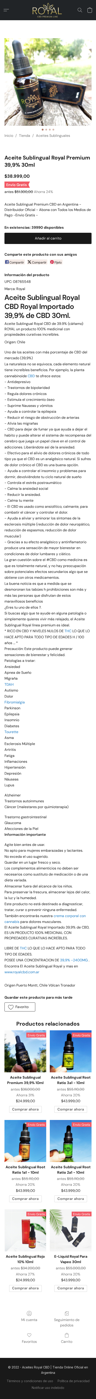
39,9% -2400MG (74, 960)
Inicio (8, 135)
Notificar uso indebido (48, 1388)
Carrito (66, 1341)
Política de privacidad (74, 1381)
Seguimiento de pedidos (66, 1322)
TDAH (9, 684)
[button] (48, 10)
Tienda (24, 135)
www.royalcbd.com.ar (21, 972)
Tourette (11, 731)
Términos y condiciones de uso (30, 1381)
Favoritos (29, 1341)
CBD (31, 376)
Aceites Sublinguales (53, 135)
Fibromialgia (14, 702)
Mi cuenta (29, 1319)
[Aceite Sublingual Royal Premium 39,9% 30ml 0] (48, 82)
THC (68, 631)
